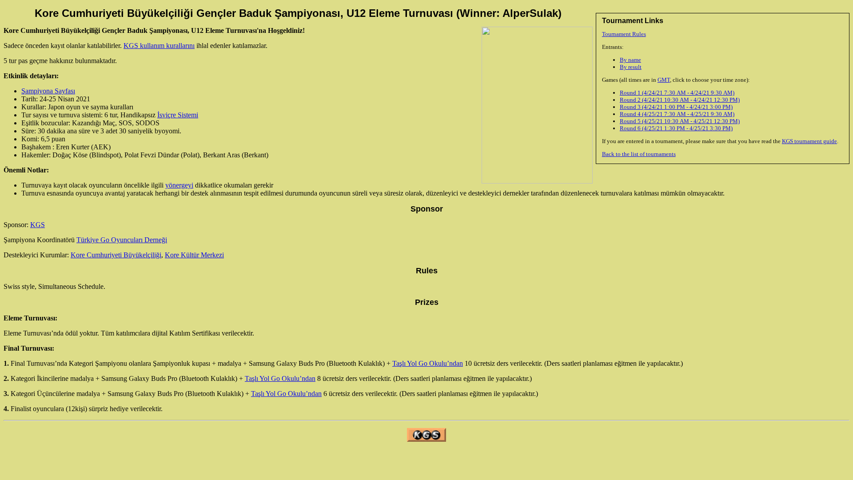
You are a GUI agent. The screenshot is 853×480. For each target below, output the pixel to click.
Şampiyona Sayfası (48, 91)
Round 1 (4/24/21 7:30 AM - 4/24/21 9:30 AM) (677, 92)
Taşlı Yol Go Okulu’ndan (427, 363)
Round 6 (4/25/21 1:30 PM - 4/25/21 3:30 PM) (676, 128)
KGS (37, 224)
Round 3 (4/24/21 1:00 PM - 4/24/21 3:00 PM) (676, 107)
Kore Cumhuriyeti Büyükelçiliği (116, 255)
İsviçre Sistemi (177, 115)
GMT (664, 79)
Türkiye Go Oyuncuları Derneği (121, 240)
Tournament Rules (624, 34)
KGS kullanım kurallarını (159, 45)
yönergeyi (179, 185)
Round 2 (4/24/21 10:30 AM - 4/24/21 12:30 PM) (680, 99)
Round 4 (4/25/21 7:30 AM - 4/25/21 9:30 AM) (677, 114)
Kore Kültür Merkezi (194, 255)
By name (630, 59)
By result (631, 67)
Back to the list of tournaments (639, 154)
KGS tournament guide (809, 141)
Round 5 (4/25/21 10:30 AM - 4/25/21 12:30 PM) (680, 121)
